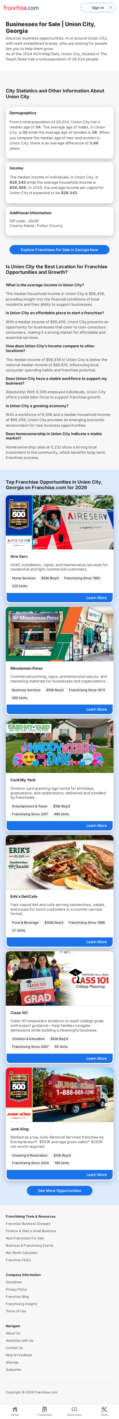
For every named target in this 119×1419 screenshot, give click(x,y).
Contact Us (14, 1348)
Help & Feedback (19, 1355)
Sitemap (12, 1362)
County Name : (23, 225)
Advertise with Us (19, 1340)
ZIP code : (19, 221)
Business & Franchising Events (29, 1245)
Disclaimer (14, 1282)
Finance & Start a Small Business (31, 1231)
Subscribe (13, 1370)
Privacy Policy (16, 1289)
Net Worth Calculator (22, 1253)
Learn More (96, 597)
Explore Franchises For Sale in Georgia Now (59, 249)
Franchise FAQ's (18, 1260)
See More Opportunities (59, 1190)
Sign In (98, 7)
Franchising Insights (21, 1304)
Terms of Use (16, 1311)
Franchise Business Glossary (28, 1224)
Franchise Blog (17, 1297)
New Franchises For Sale (25, 1238)
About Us (13, 1333)
